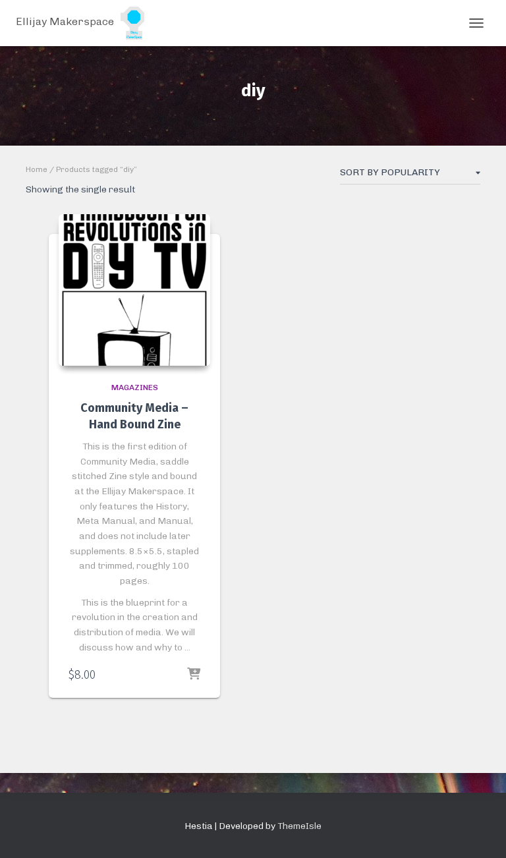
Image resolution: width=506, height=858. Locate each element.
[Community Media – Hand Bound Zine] (134, 290)
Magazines (134, 387)
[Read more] (193, 674)
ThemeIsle (299, 826)
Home (36, 169)
